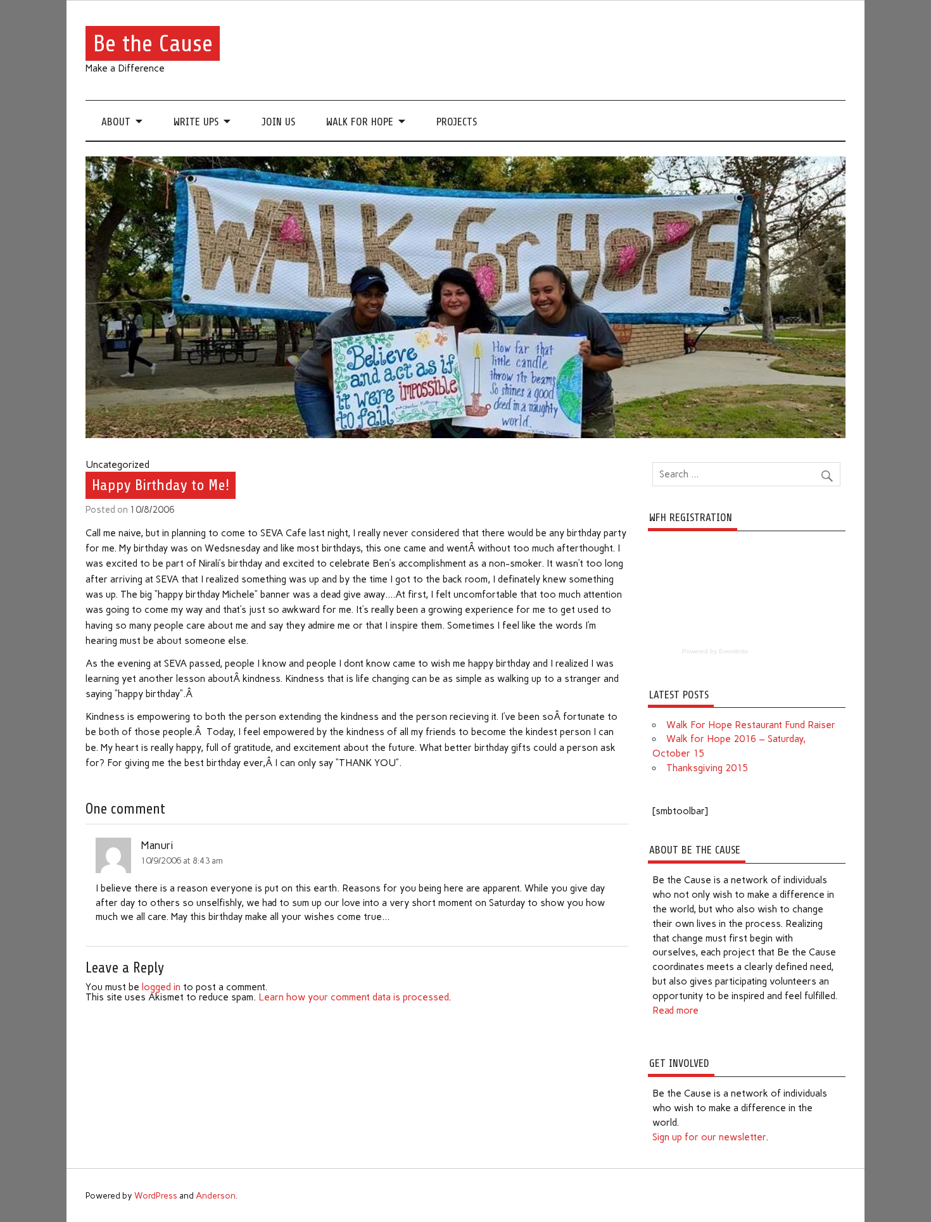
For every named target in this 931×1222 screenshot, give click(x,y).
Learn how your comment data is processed (353, 997)
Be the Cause (153, 43)
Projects (456, 122)
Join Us (278, 122)
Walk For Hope (359, 122)
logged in (161, 987)
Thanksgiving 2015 (707, 768)
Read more (675, 1010)
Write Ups (196, 122)
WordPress (155, 1195)
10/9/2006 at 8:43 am (182, 860)
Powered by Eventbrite (715, 651)
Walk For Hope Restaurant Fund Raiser (750, 725)
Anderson (216, 1195)
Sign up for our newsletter (709, 1137)
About (115, 122)
